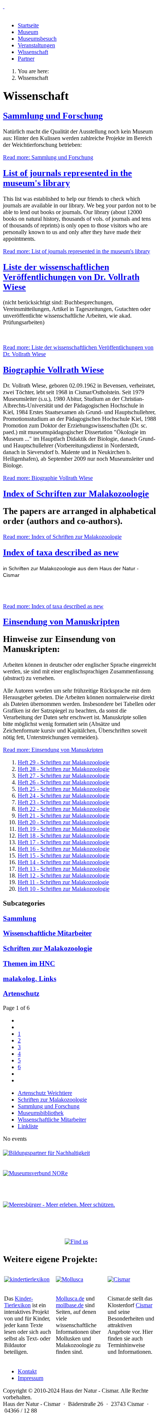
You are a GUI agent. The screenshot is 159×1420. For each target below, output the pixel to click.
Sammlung (19, 918)
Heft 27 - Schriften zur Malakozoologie (63, 775)
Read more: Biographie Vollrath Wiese (48, 478)
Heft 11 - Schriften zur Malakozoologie (63, 882)
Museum (28, 32)
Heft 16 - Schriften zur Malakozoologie (63, 849)
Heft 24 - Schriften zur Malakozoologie (63, 795)
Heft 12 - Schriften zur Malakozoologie (63, 875)
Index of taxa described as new (61, 552)
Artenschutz (21, 993)
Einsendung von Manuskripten (61, 621)
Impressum (30, 1378)
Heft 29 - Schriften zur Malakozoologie (63, 762)
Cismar (144, 1305)
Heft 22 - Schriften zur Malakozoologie (63, 809)
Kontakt (27, 1371)
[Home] (79, 6)
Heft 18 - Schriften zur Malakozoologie (63, 835)
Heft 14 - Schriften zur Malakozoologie (63, 862)
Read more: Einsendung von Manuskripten (53, 750)
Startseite (28, 25)
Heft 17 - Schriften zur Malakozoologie (63, 842)
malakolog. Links (29, 979)
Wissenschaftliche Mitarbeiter (47, 933)
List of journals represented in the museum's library (67, 178)
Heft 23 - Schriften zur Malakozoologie (63, 802)
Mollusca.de (70, 1298)
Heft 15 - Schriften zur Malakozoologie (63, 855)
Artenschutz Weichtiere (45, 1093)
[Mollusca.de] (69, 1279)
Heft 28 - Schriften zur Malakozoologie (63, 769)
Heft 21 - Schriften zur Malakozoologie (63, 815)
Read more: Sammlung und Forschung (48, 157)
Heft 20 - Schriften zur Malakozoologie (63, 822)
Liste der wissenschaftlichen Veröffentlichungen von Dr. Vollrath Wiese (71, 277)
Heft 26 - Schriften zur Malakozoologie (63, 782)
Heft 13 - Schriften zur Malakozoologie (63, 869)
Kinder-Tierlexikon (18, 1301)
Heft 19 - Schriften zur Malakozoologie (63, 829)
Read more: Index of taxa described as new (53, 606)
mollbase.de (70, 1305)
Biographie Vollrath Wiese (53, 370)
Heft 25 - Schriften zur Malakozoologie (63, 789)
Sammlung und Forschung (53, 116)
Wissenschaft (33, 52)
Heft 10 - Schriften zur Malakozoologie (63, 889)
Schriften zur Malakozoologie (47, 948)
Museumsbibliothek (41, 1113)
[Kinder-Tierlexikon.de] (27, 1279)
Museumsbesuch (37, 39)
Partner (26, 58)
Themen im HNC (29, 963)
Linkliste (28, 1126)
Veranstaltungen (36, 45)
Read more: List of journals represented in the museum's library (76, 251)
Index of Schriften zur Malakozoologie (76, 493)
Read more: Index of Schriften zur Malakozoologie (62, 537)
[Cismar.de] (119, 1279)
